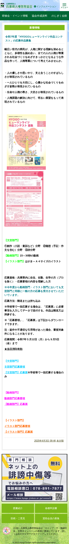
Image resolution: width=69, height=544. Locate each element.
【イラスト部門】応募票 (18, 431)
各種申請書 (51, 508)
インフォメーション (46, 6)
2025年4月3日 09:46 (45, 440)
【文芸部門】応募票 (16, 372)
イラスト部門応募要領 (17, 426)
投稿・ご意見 (18, 518)
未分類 (60, 440)
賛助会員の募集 (51, 518)
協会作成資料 (39, 15)
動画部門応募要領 (14, 398)
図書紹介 (18, 508)
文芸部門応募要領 (14, 366)
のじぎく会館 (59, 15)
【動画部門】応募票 (16, 404)
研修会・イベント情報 (15, 15)
